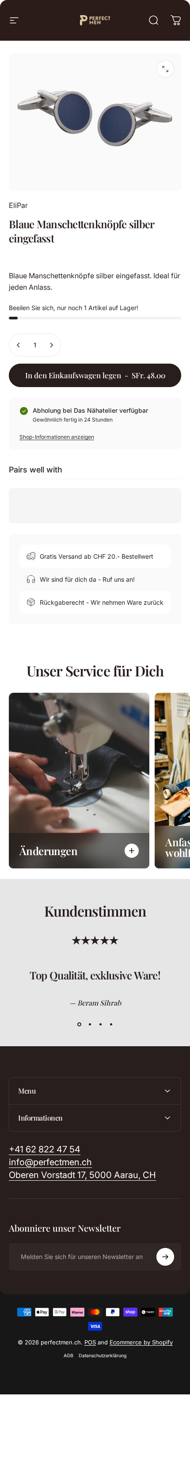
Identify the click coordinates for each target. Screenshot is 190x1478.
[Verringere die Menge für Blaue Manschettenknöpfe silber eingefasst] (18, 345)
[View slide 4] (111, 1024)
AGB (68, 1356)
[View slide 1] (79, 1024)
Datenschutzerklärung (102, 1356)
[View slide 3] (100, 1024)
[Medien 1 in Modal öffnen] (165, 69)
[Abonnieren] (165, 1257)
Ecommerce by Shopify (141, 1342)
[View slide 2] (89, 1024)
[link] (82, 1175)
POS (90, 1342)
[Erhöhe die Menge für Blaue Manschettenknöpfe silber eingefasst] (51, 345)
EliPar (18, 205)
